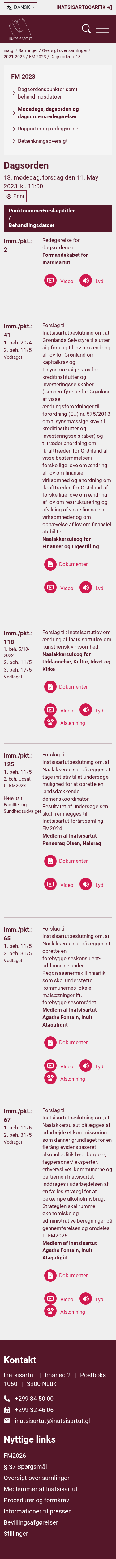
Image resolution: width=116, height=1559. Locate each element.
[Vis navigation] (102, 29)
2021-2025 (14, 56)
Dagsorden (60, 56)
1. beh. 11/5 (18, 772)
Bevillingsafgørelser (31, 1522)
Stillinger (16, 1533)
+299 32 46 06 (34, 1409)
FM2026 (15, 1455)
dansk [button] (22, 7)
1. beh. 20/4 (18, 342)
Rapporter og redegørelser (49, 128)
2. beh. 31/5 (18, 953)
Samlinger (28, 50)
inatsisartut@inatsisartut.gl (52, 1421)
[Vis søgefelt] (86, 28)
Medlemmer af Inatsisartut (41, 1489)
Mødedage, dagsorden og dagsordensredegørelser (48, 113)
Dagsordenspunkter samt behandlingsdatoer (48, 93)
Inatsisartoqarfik (81, 7)
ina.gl (9, 50)
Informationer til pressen (38, 1511)
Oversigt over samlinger (64, 50)
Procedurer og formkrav (36, 1500)
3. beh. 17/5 (18, 670)
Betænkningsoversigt (43, 141)
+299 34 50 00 (34, 1398)
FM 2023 (37, 56)
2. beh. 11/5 (18, 350)
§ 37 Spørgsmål (25, 1466)
